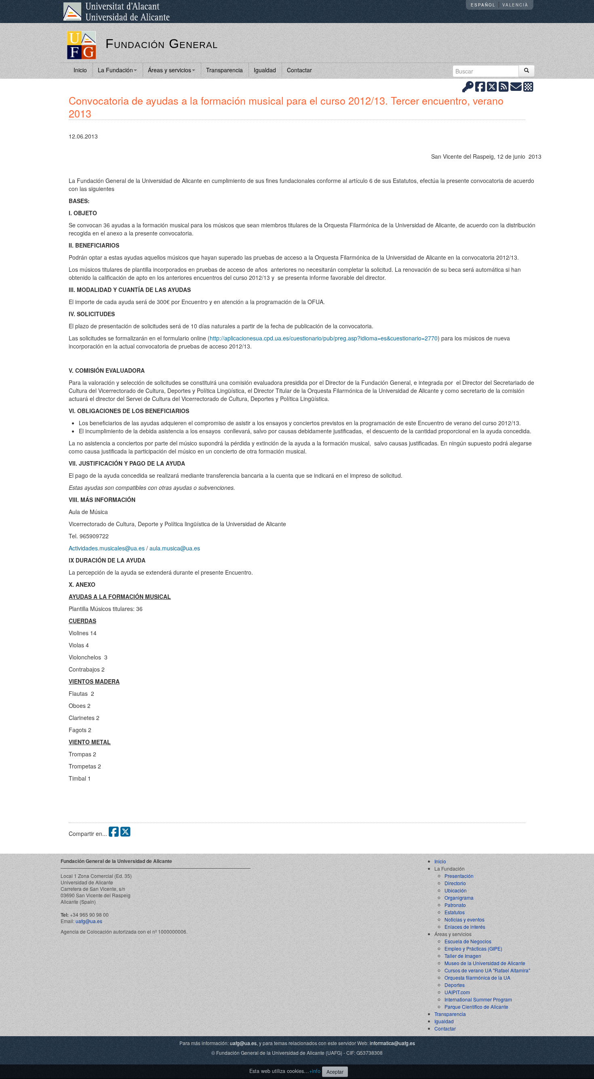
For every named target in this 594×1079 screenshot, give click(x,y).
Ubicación (455, 890)
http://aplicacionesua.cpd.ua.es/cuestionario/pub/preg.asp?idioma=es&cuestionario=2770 (324, 338)
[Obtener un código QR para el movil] (528, 86)
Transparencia (224, 70)
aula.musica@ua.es (175, 548)
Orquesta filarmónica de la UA (477, 977)
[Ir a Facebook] (480, 86)
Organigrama (459, 897)
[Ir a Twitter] (492, 86)
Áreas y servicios (169, 70)
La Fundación (115, 70)
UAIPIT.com (457, 992)
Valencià (515, 5)
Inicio (80, 70)
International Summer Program (478, 999)
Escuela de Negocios (467, 941)
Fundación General (161, 43)
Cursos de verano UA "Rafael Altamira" (487, 970)
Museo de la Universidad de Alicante (484, 962)
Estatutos (454, 912)
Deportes (454, 984)
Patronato (455, 904)
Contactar (299, 70)
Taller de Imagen (462, 955)
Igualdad (265, 70)
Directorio (455, 883)
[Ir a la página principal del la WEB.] (81, 44)
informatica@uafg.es (392, 1042)
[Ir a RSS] (504, 86)
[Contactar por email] (516, 86)
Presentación (459, 875)
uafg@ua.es (89, 920)
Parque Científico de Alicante (476, 1006)
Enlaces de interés (464, 926)
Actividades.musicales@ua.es (107, 548)
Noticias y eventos (464, 919)
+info (314, 1071)
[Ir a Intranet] (468, 86)
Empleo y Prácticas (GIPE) (473, 948)
